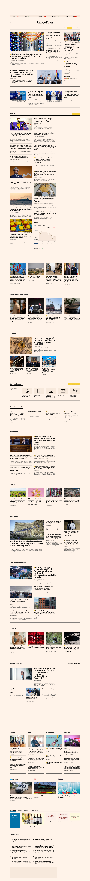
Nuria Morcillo (36, 579)
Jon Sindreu (48, 765)
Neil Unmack (48, 759)
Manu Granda (42, 579)
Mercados (32, 27)
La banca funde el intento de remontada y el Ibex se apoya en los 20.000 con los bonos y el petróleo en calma (36, 94)
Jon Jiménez (36, 123)
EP (34, 591)
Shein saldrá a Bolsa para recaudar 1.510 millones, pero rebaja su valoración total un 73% (71, 533)
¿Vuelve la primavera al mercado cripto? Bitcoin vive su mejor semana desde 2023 (44, 341)
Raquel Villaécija (67, 284)
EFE (64, 537)
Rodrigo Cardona (67, 52)
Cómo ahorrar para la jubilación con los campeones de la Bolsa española (15, 690)
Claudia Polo (12, 652)
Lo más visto (14, 835)
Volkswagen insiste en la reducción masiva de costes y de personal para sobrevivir (72, 64)
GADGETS (65, 748)
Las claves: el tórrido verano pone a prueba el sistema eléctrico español (17, 414)
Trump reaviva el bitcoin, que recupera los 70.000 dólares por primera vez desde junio (32, 370)
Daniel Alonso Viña (49, 505)
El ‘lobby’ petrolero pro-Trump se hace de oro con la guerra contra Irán (45, 456)
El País (16, 283)
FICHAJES (29, 748)
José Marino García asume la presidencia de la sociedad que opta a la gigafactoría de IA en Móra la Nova (45, 147)
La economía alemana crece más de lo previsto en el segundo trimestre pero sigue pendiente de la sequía (21, 147)
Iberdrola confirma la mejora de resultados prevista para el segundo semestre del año (44, 120)
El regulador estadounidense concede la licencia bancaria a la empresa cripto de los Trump (48, 370)
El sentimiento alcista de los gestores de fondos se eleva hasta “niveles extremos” (49, 690)
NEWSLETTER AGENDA (76, 114)
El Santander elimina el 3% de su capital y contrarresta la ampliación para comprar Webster (54, 523)
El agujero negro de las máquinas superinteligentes (36, 646)
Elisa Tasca (36, 346)
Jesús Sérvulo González (38, 458)
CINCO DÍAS (11, 422)
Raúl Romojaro (12, 800)
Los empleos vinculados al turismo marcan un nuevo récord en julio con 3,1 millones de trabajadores (21, 457)
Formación (20, 810)
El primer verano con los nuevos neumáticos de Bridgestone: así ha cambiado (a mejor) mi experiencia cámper (21, 797)
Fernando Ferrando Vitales (32, 280)
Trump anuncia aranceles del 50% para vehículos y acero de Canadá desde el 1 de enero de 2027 (20, 469)
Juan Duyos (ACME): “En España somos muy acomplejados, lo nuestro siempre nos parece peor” (16, 750)
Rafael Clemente (67, 654)
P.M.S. (29, 322)
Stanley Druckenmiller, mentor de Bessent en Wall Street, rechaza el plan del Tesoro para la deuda (20, 183)
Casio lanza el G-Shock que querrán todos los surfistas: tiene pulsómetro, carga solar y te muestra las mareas (72, 767)
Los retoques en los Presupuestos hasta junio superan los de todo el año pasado (45, 439)
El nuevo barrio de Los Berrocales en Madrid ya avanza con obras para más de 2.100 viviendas (53, 318)
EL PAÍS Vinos (13, 810)
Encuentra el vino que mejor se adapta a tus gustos (51, 822)
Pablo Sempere (12, 283)
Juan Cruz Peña (12, 60)
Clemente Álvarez (19, 60)
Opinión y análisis (17, 407)
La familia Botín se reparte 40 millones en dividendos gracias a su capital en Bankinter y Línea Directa (44, 612)
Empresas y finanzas (26, 27)
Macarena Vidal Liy (49, 40)
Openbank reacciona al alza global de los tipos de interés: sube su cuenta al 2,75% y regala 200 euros (36, 317)
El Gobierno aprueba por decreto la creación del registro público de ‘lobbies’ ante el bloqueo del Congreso (22, 81)
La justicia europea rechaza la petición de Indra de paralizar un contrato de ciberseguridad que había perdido (45, 572)
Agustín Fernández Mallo (32, 650)
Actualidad (14, 114)
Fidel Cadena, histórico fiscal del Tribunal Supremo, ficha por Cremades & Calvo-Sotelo (35, 751)
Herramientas (15, 384)
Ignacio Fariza (45, 458)
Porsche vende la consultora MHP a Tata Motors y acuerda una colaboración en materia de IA (44, 588)
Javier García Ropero (37, 177)
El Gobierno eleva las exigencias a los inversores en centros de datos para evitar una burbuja (26, 56)
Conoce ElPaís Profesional (74, 384)
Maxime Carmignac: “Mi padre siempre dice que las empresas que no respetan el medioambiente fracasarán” (44, 673)
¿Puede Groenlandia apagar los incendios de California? (68, 796)
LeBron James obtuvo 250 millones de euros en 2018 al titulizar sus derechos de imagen (20, 135)
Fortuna (12, 732)
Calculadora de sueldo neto (26, 396)
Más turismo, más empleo (34, 411)
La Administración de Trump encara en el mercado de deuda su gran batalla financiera (44, 133)
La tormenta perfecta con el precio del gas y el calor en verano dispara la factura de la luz (21, 209)
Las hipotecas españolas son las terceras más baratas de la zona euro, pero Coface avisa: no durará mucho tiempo (17, 318)
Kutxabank (77, 663)
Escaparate (26, 810)
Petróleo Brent (39, 16)
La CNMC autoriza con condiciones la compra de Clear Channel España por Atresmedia (45, 213)
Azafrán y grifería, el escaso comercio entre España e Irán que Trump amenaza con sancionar (18, 278)
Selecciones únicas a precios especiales (61, 822)
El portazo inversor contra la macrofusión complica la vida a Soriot (53, 413)
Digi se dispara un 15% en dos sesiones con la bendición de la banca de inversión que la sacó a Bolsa (71, 94)
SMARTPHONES (66, 757)
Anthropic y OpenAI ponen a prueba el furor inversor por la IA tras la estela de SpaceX (71, 543)
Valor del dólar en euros (69, 16)
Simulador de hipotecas (49, 396)
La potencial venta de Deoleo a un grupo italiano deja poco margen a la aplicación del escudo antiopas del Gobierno (45, 174)
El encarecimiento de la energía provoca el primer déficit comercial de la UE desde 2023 (53, 51)
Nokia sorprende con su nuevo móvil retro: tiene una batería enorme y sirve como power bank (72, 759)
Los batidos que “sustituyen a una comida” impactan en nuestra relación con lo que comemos (18, 647)
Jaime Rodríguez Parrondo (38, 203)
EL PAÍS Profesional (34, 810)
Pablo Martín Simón (67, 99)
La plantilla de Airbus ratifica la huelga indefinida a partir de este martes (19, 601)
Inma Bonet (48, 283)
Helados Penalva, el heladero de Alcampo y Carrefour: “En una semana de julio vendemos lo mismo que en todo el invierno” (36, 501)
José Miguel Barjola (31, 754)
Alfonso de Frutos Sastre (68, 754)
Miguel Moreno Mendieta (38, 680)
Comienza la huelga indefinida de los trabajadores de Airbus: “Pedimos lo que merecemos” (71, 47)
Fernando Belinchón (13, 615)
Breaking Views (51, 732)
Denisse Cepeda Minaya (13, 505)
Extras (12, 484)
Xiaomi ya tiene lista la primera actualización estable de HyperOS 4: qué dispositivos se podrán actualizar (21, 851)
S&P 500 (26, 16)
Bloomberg (12, 185)
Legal (29, 732)
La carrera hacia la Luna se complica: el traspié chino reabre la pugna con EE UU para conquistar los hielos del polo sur (72, 648)
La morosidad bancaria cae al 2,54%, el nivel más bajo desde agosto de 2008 (19, 158)
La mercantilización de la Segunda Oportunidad (71, 412)
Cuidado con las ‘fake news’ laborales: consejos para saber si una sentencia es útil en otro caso (36, 767)
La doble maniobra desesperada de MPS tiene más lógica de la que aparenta (53, 757)
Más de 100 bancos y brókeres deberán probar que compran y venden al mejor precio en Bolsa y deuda (27, 544)
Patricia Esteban (30, 762)
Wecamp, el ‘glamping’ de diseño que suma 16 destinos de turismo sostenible (44, 200)
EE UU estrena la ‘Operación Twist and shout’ (54, 763)
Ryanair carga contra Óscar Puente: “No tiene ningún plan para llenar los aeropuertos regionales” (21, 612)
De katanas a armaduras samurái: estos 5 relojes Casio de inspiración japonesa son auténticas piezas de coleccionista (21, 840)
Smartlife (67, 732)
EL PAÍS (63, 27)
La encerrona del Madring (40, 796)
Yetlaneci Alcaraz (67, 68)
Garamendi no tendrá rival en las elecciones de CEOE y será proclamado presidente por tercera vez (45, 160)
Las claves (11, 411)
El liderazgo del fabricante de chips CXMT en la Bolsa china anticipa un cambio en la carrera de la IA (53, 537)
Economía (36, 27)
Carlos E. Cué (12, 78)
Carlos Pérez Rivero (47, 203)
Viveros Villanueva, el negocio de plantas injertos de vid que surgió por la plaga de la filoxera (17, 500)
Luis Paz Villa (66, 504)
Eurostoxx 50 (54, 16)
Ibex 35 (13, 16)
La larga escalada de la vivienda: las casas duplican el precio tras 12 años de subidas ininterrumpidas (44, 467)
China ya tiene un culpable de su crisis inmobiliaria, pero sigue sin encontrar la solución (54, 278)
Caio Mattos (66, 546)
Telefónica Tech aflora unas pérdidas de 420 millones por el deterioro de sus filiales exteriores (45, 857)
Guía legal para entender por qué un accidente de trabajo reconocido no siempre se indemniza (36, 759)
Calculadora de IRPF (38, 396)
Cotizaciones (41, 27)
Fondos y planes (47, 27)
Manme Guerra (12, 754)
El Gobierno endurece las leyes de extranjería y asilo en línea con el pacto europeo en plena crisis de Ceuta (21, 73)
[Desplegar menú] (10, 22)
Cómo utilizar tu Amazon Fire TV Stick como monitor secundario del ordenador (72, 751)
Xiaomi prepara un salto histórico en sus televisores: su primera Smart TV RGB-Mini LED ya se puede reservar (44, 862)
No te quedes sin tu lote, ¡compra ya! (74, 822)
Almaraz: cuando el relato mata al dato (34, 277)
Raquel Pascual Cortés (38, 164)
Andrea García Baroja (13, 769)
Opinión (58, 27)
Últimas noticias (54, 27)
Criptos (13, 333)
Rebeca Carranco (49, 651)
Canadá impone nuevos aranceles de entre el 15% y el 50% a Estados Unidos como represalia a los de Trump (54, 35)
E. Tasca (27, 373)
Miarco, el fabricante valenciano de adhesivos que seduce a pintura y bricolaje (72, 500)
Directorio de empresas (73, 396)
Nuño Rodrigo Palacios (38, 136)
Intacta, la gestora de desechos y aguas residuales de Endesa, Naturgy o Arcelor (54, 500)
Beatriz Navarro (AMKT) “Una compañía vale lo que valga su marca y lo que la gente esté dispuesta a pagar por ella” (18, 758)
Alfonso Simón (48, 322)
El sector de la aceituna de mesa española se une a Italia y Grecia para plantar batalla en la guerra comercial (21, 846)
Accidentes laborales (32, 757)
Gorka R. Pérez (36, 470)
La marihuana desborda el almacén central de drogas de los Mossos (53, 647)
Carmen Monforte (13, 212)
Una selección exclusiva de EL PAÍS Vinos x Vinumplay (31, 827)
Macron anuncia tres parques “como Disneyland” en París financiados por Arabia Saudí (71, 279)
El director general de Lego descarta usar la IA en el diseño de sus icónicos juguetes (20, 236)
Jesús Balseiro (36, 797)
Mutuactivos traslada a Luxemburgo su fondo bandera (31, 698)
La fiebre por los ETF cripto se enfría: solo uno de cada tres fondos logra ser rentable (16, 370)
